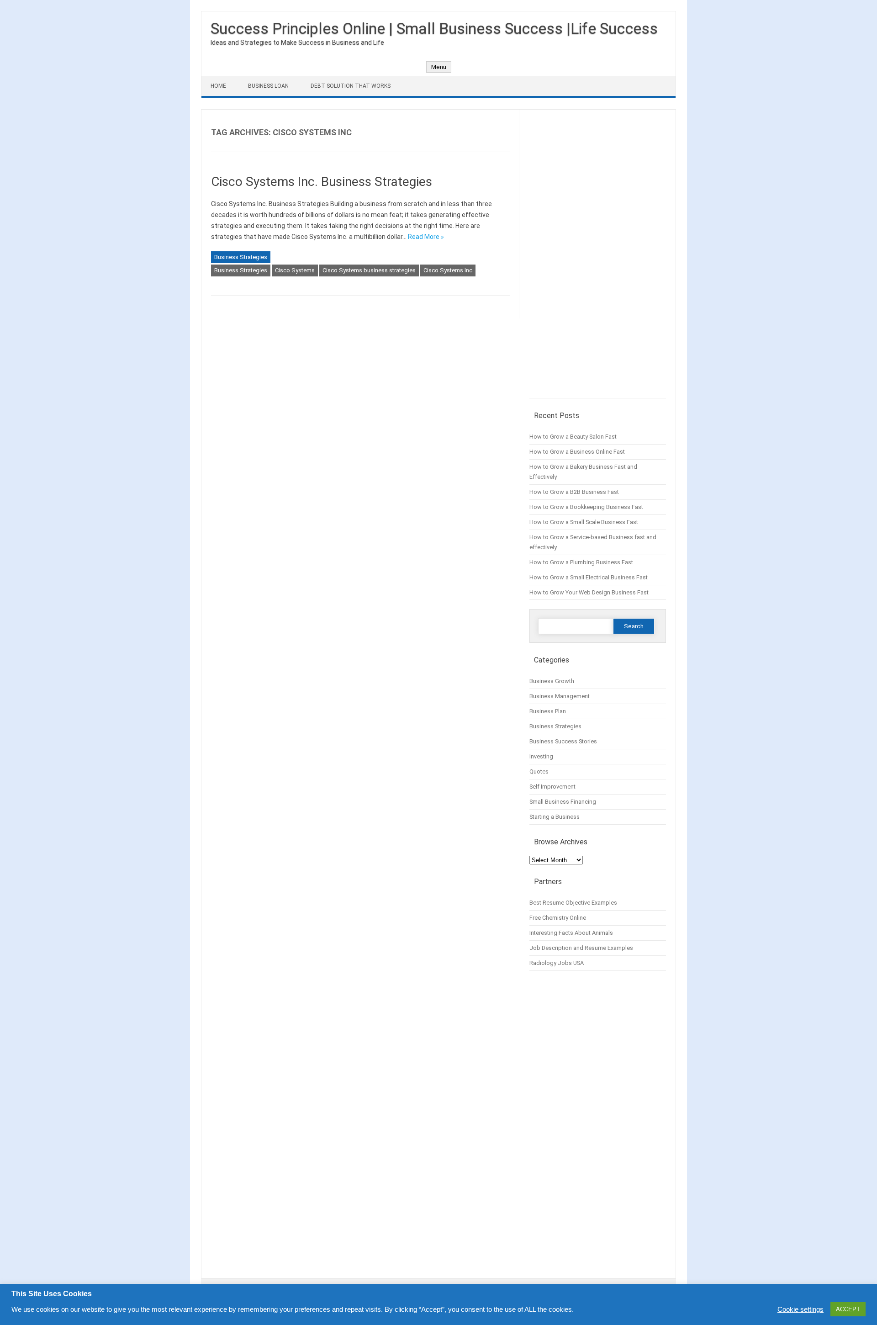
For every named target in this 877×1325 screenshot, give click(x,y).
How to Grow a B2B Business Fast (574, 491)
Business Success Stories (563, 741)
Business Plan (547, 711)
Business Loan (268, 86)
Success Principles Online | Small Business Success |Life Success (434, 28)
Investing (541, 756)
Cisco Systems (295, 270)
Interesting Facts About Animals (571, 932)
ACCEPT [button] (848, 1309)
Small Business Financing (562, 801)
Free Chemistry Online (557, 917)
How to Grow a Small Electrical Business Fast (588, 577)
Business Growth (551, 681)
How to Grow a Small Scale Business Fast (583, 522)
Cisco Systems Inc (447, 270)
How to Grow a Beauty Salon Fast (573, 436)
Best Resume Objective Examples (573, 902)
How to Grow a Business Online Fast (577, 451)
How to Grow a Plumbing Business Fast (581, 562)
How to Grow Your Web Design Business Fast (589, 592)
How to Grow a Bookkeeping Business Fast (586, 507)
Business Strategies (240, 257)
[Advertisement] (597, 259)
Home (218, 86)
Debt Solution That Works (351, 86)
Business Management (559, 696)
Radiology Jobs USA (556, 962)
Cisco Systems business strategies (369, 270)
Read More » (426, 236)
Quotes (539, 771)
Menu (438, 67)
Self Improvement (552, 786)
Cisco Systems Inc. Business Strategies (321, 181)
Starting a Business (554, 816)
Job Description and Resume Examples (581, 947)
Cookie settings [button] (800, 1309)
